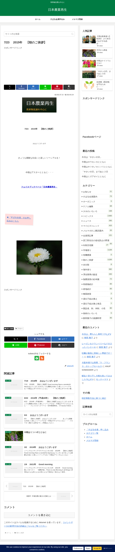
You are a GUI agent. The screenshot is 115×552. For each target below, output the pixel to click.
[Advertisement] (39, 65)
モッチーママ (102, 379)
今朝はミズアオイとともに (94, 176)
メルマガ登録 (92, 440)
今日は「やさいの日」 (92, 157)
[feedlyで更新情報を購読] (36, 358)
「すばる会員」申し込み (97, 430)
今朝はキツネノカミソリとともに (97, 167)
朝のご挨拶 (9, 328)
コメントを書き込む (39, 515)
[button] (72, 34)
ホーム (89, 437)
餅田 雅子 (88, 338)
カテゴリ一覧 (92, 433)
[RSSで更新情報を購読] (42, 358)
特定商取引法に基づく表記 (94, 398)
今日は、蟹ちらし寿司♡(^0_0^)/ (96, 334)
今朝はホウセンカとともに (94, 162)
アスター (20, 328)
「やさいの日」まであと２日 (95, 172)
